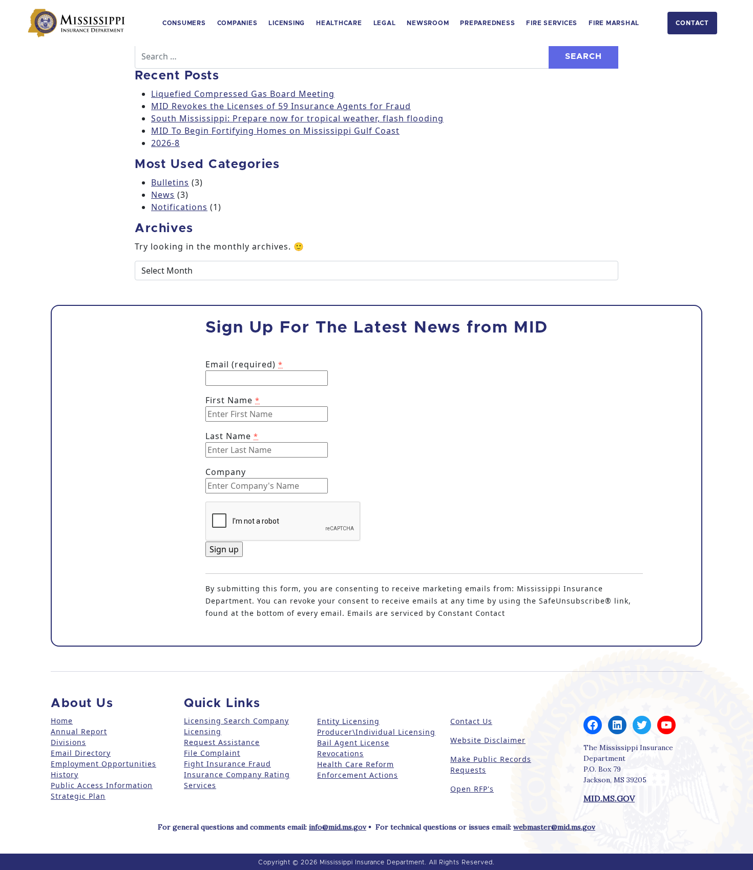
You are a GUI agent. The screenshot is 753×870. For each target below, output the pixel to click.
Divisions (68, 742)
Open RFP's (472, 789)
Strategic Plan (78, 796)
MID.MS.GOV (609, 798)
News (163, 194)
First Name (232, 400)
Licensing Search (217, 721)
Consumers (184, 23)
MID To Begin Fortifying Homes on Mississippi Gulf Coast (275, 130)
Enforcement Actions (357, 775)
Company (225, 472)
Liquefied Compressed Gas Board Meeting (242, 93)
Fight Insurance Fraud (227, 764)
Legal (384, 23)
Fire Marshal (614, 23)
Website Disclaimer (488, 740)
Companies (237, 23)
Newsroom (428, 23)
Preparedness (487, 23)
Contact (692, 23)
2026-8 (165, 143)
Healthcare (339, 23)
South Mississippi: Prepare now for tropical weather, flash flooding (297, 118)
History (64, 774)
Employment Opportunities (103, 764)
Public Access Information (102, 785)
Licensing (286, 23)
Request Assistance (222, 742)
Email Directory (81, 753)
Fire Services (551, 23)
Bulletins (170, 182)
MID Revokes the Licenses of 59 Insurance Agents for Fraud (281, 106)
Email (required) (244, 364)
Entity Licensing (348, 721)
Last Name (231, 436)
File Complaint (212, 753)
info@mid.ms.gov (337, 827)
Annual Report (79, 731)
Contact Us (471, 721)
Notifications (179, 207)
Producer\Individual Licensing (376, 732)
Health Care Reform (355, 764)
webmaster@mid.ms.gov (554, 827)
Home (62, 721)
